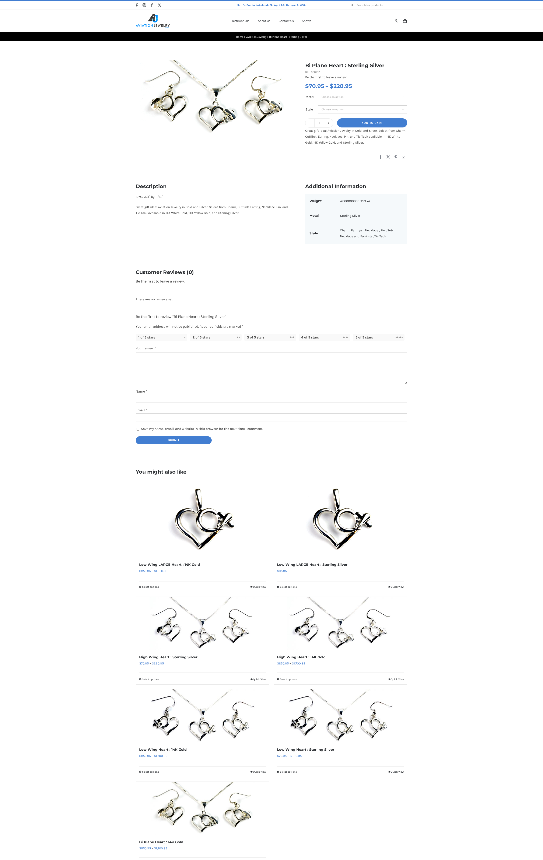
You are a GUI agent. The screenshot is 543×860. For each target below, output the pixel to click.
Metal (309, 97)
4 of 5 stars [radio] (310, 337)
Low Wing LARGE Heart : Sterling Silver (312, 565)
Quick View (259, 586)
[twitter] (159, 5)
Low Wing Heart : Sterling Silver (305, 750)
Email (141, 410)
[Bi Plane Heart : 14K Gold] (202, 808)
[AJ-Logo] (153, 15)
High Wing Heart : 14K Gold (301, 657)
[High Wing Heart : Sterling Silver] (202, 623)
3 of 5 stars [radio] (256, 337)
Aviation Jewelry (256, 36)
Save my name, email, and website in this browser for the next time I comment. (202, 429)
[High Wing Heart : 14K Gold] (340, 623)
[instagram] (144, 5)
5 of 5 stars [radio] (364, 337)
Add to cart (372, 123)
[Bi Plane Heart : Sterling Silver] (213, 97)
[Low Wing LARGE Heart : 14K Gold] (202, 520)
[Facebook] (380, 157)
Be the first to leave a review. (326, 77)
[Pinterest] (396, 157)
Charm (345, 230)
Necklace (372, 230)
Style (309, 109)
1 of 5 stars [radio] (146, 337)
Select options (150, 586)
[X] (388, 157)
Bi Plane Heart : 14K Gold (161, 842)
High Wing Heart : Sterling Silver (168, 657)
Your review (146, 348)
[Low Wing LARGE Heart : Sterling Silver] (340, 520)
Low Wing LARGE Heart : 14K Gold (169, 565)
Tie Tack (380, 236)
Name (141, 391)
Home (240, 36)
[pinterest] (137, 5)
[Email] (403, 157)
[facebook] (152, 5)
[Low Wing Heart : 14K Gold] (202, 715)
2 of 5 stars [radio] (201, 337)
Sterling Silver (350, 216)
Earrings (357, 230)
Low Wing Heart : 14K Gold (163, 750)
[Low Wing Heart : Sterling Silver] (340, 715)
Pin (383, 230)
